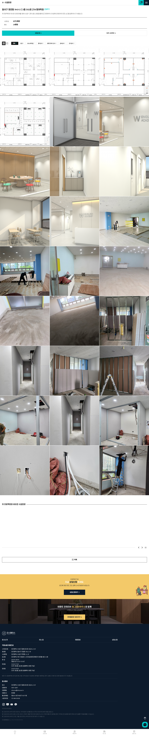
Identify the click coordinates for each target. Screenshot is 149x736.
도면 (22, 43)
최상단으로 (145, 718)
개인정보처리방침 (7, 708)
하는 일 (41, 640)
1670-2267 (14, 687)
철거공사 (40, 43)
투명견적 (75, 733)
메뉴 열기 (146, 2)
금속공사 (62, 43)
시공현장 (8, 3)
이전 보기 (138, 547)
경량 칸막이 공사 (51, 43)
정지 (145, 547)
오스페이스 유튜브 (11, 704)
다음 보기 (142, 547)
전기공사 (71, 43)
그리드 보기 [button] (3, 43)
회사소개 (5, 640)
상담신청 (115, 640)
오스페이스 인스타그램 (3, 704)
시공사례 (45, 733)
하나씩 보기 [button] (7, 43)
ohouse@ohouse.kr (17, 690)
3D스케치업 (30, 43)
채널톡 (145, 724)
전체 (15, 43)
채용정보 (78, 640)
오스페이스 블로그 (7, 704)
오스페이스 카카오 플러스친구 (15, 704)
